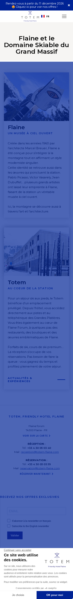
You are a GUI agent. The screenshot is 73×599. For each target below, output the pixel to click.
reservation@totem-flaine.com (40, 468)
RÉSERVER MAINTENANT (35, 474)
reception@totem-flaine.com (40, 451)
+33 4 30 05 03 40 (39, 447)
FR (47, 16)
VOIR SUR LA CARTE (35, 436)
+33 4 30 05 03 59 (39, 464)
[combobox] (45, 16)
